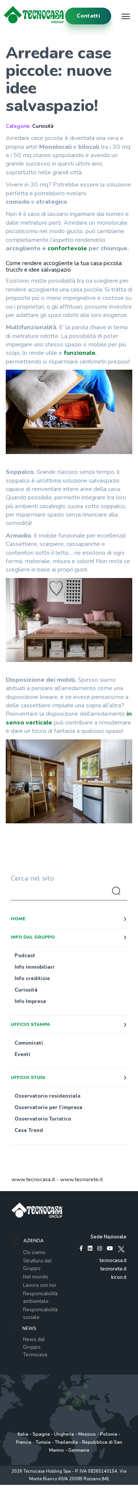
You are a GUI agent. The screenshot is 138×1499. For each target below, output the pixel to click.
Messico (87, 1434)
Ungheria (64, 1434)
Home (18, 919)
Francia (23, 1442)
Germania (78, 1450)
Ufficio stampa (30, 1024)
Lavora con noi (39, 1285)
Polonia (108, 1434)
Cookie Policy (98, 1487)
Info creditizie (32, 978)
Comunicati (29, 1043)
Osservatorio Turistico (43, 1119)
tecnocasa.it (113, 1260)
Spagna (41, 1434)
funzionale (79, 353)
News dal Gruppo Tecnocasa (35, 1347)
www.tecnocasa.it (33, 1179)
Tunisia (43, 1442)
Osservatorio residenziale (47, 1096)
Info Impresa (30, 1001)
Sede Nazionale (108, 1236)
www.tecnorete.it (81, 1179)
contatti (88, 15)
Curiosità (42, 126)
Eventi (22, 1054)
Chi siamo (34, 1252)
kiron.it (119, 1277)
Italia (23, 1434)
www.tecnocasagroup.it (69, 1495)
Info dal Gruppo (33, 937)
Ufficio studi (28, 1077)
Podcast (25, 955)
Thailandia (66, 1442)
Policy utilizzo (68, 1487)
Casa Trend (29, 1130)
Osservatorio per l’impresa (48, 1107)
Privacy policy (38, 1487)
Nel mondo (35, 1277)
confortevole (68, 248)
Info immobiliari (34, 967)
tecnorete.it (113, 1269)
